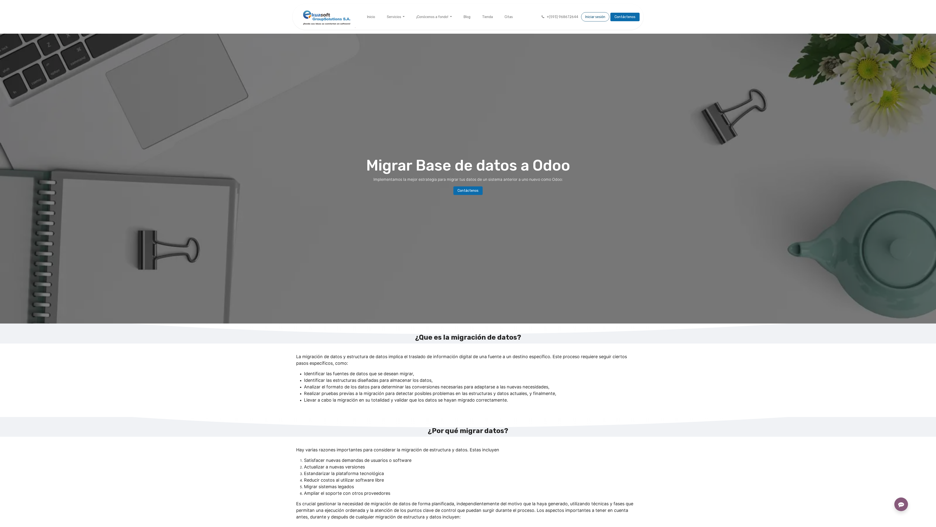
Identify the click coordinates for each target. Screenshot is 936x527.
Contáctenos (624, 17)
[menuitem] (371, 16)
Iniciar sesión (595, 17)
